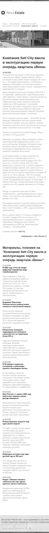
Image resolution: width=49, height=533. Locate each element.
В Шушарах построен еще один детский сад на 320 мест (16, 455)
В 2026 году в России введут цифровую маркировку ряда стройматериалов (15, 270)
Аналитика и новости (29, 26)
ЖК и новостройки (29, 24)
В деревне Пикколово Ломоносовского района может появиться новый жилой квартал (17, 304)
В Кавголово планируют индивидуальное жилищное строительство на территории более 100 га (15, 333)
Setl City (22, 231)
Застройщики (14, 24)
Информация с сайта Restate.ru (33, 236)
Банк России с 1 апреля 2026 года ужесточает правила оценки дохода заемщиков (17, 396)
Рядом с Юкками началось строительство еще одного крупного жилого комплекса (14, 482)
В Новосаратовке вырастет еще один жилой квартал (16, 423)
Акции (4, 24)
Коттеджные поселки (10, 26)
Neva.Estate (16, 13)
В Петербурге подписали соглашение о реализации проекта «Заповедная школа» (15, 366)
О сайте (43, 26)
